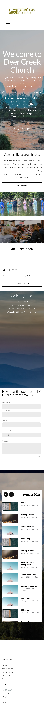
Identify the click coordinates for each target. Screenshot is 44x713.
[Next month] (11, 494)
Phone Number (7, 431)
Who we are (22, 185)
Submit (22, 465)
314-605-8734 (7, 690)
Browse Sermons (22, 284)
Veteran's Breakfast (29, 586)
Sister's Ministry (27, 527)
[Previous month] (6, 494)
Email (4, 421)
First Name (6, 402)
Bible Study (25, 503)
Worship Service (27, 515)
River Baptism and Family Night (28, 563)
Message (5, 441)
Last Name (6, 410)
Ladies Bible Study (28, 574)
